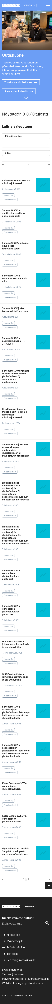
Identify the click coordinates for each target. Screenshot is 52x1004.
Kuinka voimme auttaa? (18, 918)
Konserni (28, 5)
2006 (8, 153)
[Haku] (47, 923)
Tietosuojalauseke (13, 974)
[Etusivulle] (11, 5)
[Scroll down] (26, 97)
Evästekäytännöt (12, 969)
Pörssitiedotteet (14, 136)
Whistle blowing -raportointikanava (23, 983)
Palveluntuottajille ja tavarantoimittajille (25, 978)
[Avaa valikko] (47, 5)
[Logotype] (11, 906)
